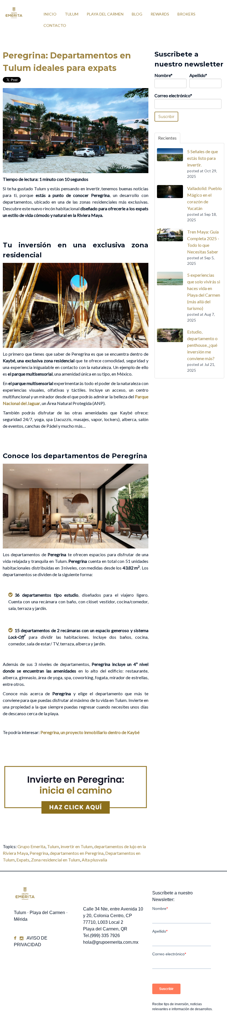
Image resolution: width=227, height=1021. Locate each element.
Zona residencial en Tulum (55, 859)
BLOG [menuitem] (137, 14)
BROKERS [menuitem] (186, 14)
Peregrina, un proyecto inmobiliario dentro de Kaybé (90, 732)
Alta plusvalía (94, 859)
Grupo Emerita (31, 846)
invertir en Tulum (76, 846)
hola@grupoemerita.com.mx (110, 942)
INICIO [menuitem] (49, 14)
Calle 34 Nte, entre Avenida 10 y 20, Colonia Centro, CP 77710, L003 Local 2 (113, 916)
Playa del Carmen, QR (105, 929)
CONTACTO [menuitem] (54, 25)
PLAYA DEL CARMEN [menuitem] (105, 14)
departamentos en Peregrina (77, 853)
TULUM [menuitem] (71, 14)
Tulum (53, 846)
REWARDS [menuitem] (160, 14)
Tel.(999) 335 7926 (101, 935)
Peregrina (39, 853)
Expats (22, 859)
